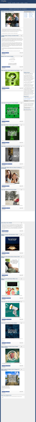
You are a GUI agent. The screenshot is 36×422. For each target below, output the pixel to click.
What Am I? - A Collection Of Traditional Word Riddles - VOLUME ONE (29, 98)
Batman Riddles (4, 121)
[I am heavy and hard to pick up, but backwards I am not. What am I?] (12, 161)
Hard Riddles (25, 15)
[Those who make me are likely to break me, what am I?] (12, 183)
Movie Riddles (7, 121)
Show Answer (3, 89)
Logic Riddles (25, 16)
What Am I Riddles (4, 319)
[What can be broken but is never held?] (12, 272)
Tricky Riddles (30, 16)
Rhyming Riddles (7, 391)
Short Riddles (30, 15)
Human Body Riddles (9, 319)
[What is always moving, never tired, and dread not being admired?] (12, 250)
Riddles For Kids (31, 14)
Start (21, 35)
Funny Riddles (26, 14)
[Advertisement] (18, 5)
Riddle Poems (3, 391)
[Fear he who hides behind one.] (12, 85)
